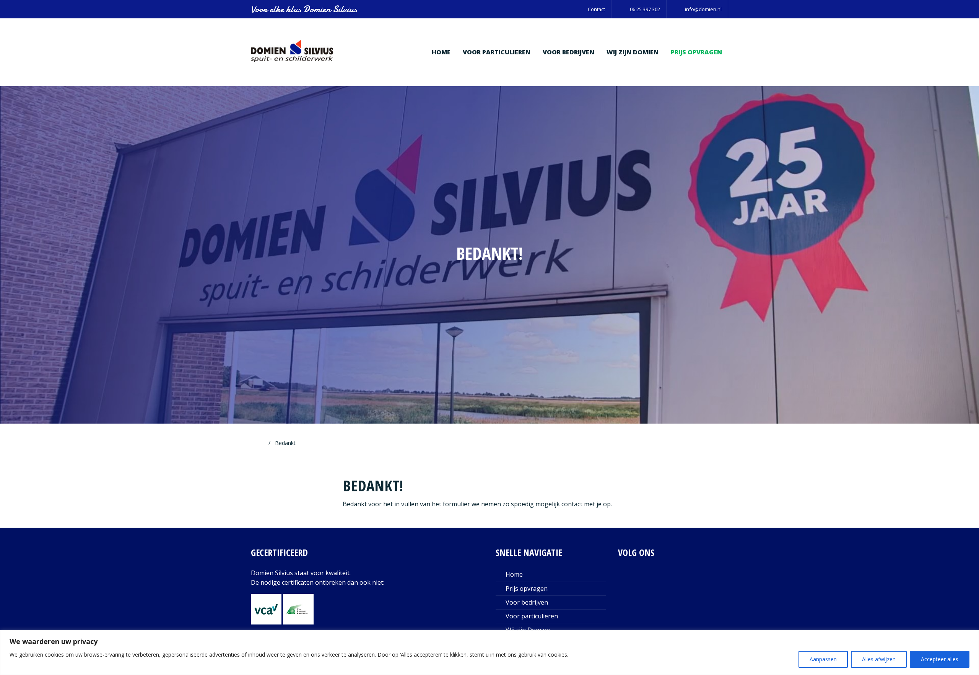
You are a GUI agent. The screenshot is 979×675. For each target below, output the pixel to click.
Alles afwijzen (879, 659)
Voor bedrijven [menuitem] (568, 52)
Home (514, 574)
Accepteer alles (939, 659)
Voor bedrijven (527, 602)
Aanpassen (823, 659)
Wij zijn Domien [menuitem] (633, 52)
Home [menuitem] (441, 52)
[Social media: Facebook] (651, 580)
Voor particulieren (532, 616)
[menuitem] (638, 9)
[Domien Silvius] (292, 51)
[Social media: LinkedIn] (628, 580)
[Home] (260, 443)
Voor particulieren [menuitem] (496, 52)
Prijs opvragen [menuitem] (696, 52)
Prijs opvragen (527, 588)
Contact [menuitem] (596, 9)
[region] (489, 652)
